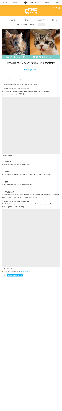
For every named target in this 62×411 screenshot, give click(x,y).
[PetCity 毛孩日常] (31, 11)
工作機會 (57, 2)
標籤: (4, 275)
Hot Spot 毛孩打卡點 (52, 20)
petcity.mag (24, 271)
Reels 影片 (32, 24)
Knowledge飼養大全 (10, 20)
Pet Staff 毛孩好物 (22, 24)
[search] (53, 8)
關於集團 (5, 2)
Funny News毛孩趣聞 (23, 20)
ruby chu (13, 79)
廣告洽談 (47, 2)
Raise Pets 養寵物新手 (38, 20)
